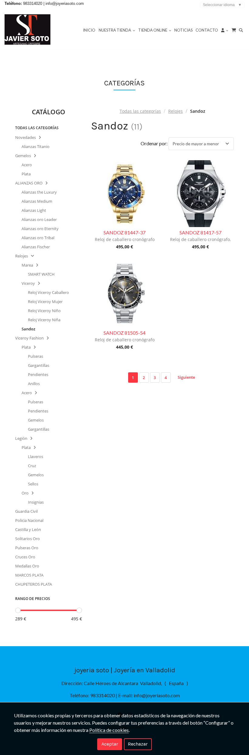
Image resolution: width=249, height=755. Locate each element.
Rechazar (138, 744)
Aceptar (109, 744)
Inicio (89, 30)
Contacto (207, 30)
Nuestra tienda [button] (115, 30)
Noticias (183, 30)
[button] (225, 30)
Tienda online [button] (153, 30)
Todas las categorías (140, 111)
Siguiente (186, 377)
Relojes (175, 111)
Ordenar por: (154, 143)
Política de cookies (109, 730)
